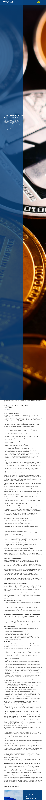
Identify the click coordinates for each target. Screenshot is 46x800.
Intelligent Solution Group (9, 400)
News (16, 400)
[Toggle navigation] (42, 2)
